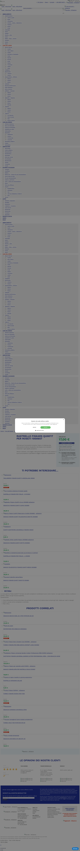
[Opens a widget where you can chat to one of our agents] (75, 848)
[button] (40, 430)
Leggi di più (55, 424)
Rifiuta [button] (34, 427)
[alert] (40, 425)
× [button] (63, 419)
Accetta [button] (45, 427)
